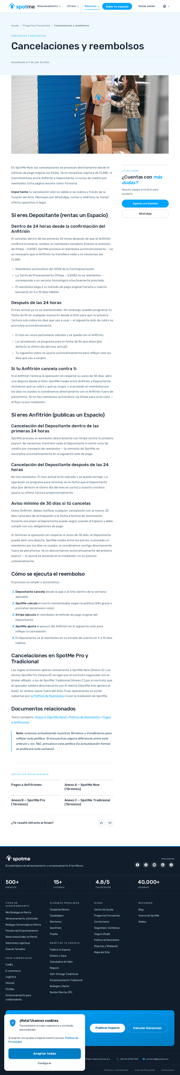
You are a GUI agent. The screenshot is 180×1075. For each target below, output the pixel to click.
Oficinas (10, 983)
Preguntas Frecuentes (36, 25)
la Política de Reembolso (48, 696)
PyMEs (9, 964)
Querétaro (56, 927)
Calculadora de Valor (61, 961)
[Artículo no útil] (109, 822)
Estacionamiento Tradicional (66, 980)
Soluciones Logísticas (18, 943)
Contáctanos (101, 921)
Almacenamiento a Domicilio (22, 918)
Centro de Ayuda (103, 909)
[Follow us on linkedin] (163, 865)
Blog (141, 909)
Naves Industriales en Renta (21, 936)
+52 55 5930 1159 (129, 1059)
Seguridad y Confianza (107, 927)
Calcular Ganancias (147, 1028)
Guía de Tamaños (15, 949)
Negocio (54, 967)
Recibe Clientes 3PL (61, 992)
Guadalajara (56, 915)
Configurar (45, 1063)
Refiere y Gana (58, 955)
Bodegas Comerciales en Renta (23, 924)
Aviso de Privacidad (145, 1070)
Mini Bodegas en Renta (18, 912)
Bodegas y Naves (59, 986)
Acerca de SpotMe (149, 915)
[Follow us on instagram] (146, 865)
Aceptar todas (44, 1054)
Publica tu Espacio (60, 949)
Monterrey (56, 921)
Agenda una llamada (145, 203)
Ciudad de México (59, 909)
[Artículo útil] (101, 822)
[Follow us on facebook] (137, 865)
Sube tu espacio (117, 6)
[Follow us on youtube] (154, 865)
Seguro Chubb (102, 934)
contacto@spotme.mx (157, 1059)
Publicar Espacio (107, 1028)
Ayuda (15, 25)
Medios (142, 921)
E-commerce (13, 970)
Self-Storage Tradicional (64, 974)
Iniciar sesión (147, 6)
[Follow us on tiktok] (171, 865)
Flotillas (10, 989)
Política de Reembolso (84, 717)
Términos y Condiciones (116, 1070)
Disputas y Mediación (106, 946)
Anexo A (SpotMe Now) (51, 717)
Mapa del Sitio (102, 952)
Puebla (54, 934)
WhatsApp (145, 213)
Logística (11, 976)
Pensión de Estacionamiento (22, 930)
